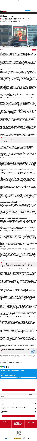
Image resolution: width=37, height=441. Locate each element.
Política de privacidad (18, 434)
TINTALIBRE (2, 15)
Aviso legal (18, 433)
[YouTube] (33, 422)
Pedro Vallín (2, 412)
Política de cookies (18, 435)
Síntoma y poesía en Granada (4, 411)
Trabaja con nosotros (18, 431)
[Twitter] (29, 422)
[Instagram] (32, 422)
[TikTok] (35, 422)
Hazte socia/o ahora (18, 377)
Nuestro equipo (18, 430)
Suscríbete (27, 10)
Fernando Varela (2, 404)
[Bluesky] (28, 422)
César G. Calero (2, 408)
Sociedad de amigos (18, 432)
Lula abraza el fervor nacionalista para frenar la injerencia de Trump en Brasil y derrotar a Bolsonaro (13, 407)
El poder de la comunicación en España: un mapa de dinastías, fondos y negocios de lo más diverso (13, 403)
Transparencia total (32, 11)
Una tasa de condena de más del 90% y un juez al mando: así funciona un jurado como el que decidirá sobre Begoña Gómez (14, 396)
